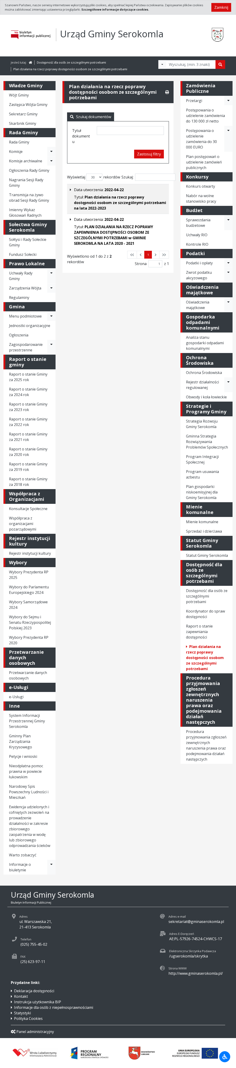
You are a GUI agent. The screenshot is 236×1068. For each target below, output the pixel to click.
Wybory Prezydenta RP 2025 (28, 574)
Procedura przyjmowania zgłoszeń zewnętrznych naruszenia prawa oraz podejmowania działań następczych (206, 745)
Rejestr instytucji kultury (30, 553)
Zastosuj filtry (149, 154)
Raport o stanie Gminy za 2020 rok (28, 451)
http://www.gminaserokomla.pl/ (195, 973)
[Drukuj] (167, 92)
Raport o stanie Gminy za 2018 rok (28, 481)
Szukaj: (127, 177)
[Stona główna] (30, 62)
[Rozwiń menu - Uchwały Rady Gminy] (51, 275)
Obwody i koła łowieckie (206, 397)
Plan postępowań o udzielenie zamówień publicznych (204, 162)
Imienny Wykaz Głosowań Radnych (25, 212)
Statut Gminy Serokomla (207, 555)
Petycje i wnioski (23, 756)
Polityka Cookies (28, 1018)
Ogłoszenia (18, 335)
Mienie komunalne (202, 521)
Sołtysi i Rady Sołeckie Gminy (27, 242)
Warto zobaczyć (22, 855)
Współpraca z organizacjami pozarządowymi (22, 524)
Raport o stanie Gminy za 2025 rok (28, 377)
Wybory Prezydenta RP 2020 (28, 640)
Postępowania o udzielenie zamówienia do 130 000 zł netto (205, 116)
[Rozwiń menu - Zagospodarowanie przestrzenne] (51, 347)
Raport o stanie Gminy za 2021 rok (28, 437)
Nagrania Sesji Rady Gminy (26, 182)
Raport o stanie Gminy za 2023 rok (28, 407)
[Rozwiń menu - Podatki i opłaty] (228, 263)
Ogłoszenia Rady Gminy (29, 170)
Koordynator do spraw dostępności (205, 614)
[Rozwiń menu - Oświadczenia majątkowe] (228, 305)
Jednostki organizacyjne (29, 325)
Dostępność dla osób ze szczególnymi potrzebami (71, 62)
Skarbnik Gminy (22, 123)
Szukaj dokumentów (93, 116)
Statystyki (22, 1012)
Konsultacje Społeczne (28, 508)
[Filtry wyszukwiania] (162, 64)
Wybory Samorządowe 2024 (28, 604)
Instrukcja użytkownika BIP (37, 1001)
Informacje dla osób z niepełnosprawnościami (53, 1007)
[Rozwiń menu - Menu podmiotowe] (51, 316)
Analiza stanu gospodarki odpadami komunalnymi (205, 343)
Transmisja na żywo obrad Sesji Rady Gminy (29, 197)
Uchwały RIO (196, 234)
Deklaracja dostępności (34, 990)
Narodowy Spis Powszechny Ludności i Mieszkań (28, 792)
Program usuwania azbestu (202, 474)
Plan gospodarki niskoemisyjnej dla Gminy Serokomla (202, 492)
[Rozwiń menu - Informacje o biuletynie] (51, 867)
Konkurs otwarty (200, 186)
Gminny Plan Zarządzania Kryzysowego (20, 741)
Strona (141, 263)
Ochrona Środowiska (204, 372)
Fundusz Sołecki (22, 254)
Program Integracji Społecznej (202, 459)
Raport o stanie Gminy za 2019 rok (28, 466)
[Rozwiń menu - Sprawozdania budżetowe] (228, 222)
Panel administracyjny (35, 1031)
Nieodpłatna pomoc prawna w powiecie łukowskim (26, 771)
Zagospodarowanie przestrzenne (26, 347)
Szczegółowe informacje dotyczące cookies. (115, 9)
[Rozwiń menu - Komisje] (51, 151)
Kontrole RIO (197, 244)
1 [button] (148, 255)
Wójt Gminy (19, 95)
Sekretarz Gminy (23, 114)
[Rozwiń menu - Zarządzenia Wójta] (51, 288)
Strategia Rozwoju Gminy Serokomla (202, 424)
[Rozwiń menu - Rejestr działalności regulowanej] (228, 384)
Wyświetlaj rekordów (93, 177)
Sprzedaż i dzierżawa (204, 531)
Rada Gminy (19, 142)
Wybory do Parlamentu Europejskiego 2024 (29, 589)
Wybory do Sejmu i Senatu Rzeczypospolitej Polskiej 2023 (30, 622)
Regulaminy (19, 297)
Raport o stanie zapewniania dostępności (199, 632)
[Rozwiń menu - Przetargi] (228, 100)
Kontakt (21, 996)
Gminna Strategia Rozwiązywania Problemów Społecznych (207, 442)
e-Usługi (16, 696)
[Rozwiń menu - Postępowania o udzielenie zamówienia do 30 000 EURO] (228, 139)
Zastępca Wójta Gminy (28, 104)
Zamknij (221, 7)
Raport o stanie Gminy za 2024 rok (28, 392)
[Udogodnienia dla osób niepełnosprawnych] (224, 1056)
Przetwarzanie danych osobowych (28, 675)
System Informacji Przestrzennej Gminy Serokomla (27, 721)
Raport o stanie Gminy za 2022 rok (28, 422)
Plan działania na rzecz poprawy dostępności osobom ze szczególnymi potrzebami (70, 69)
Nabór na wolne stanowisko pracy (201, 198)
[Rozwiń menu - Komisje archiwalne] (51, 161)
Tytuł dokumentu (81, 136)
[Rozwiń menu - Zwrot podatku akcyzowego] (228, 275)
